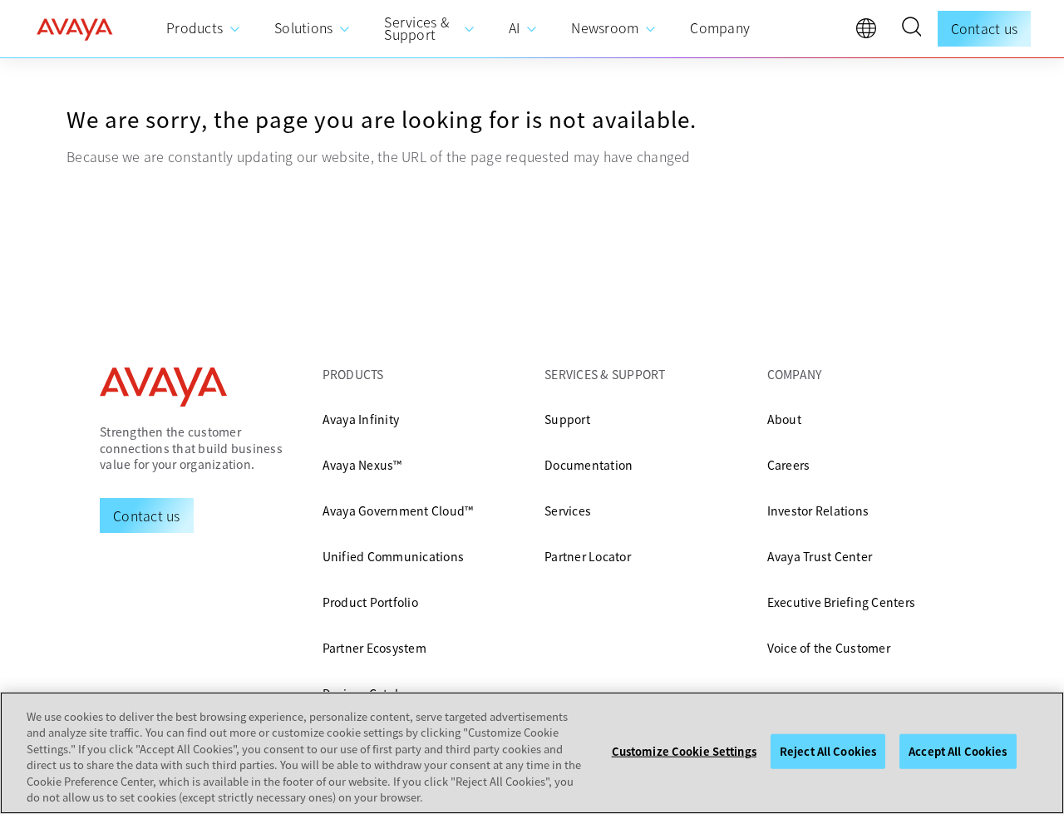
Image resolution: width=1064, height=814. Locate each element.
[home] (74, 29)
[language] (870, 32)
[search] (911, 29)
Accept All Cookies (958, 751)
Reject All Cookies (828, 751)
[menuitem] (203, 28)
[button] (911, 29)
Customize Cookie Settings (684, 751)
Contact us (984, 28)
